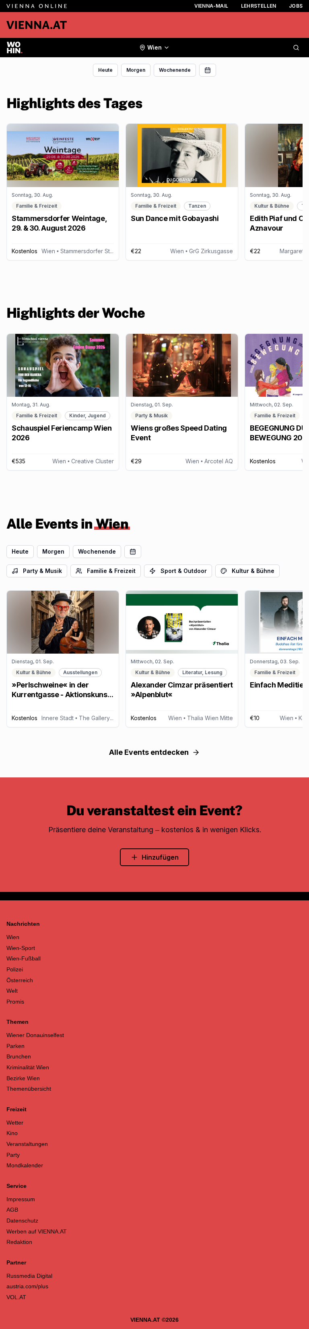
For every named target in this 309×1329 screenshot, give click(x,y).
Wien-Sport (20, 948)
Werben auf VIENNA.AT (36, 1231)
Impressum (20, 1199)
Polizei (14, 969)
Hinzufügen (160, 857)
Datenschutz (22, 1220)
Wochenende (175, 70)
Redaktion (19, 1242)
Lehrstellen (258, 6)
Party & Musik (42, 570)
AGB (12, 1209)
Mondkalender (24, 1165)
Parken (15, 1046)
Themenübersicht (28, 1088)
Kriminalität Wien (27, 1067)
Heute (105, 70)
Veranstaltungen (27, 1144)
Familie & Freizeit (111, 570)
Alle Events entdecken (149, 752)
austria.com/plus (27, 1286)
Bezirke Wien (23, 1078)
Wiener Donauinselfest (35, 1035)
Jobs (296, 6)
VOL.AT (16, 1297)
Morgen (135, 70)
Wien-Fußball (23, 958)
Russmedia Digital (29, 1276)
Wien (12, 937)
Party (13, 1155)
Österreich (19, 980)
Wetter (14, 1122)
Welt (12, 990)
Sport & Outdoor (184, 570)
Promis (15, 1001)
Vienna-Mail (211, 6)
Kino (12, 1133)
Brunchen (18, 1056)
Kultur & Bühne (253, 570)
